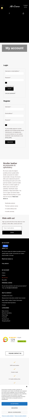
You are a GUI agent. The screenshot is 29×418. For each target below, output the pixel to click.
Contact (4, 305)
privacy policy (8, 137)
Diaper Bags (5, 30)
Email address (11, 113)
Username (10, 106)
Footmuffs (4, 33)
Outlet (3, 19)
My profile (4, 280)
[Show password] (6, 83)
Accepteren (14, 403)
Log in (9, 88)
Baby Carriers (5, 311)
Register (10, 142)
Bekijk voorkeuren (14, 412)
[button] (26, 386)
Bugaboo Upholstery (7, 23)
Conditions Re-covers (7, 295)
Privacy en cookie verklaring (8, 415)
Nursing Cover (5, 37)
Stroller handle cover (7, 40)
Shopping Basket (6, 320)
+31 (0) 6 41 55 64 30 (12, 287)
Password (10, 77)
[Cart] (23, 13)
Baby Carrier (5, 26)
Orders (3, 273)
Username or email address (14, 71)
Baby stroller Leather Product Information (12, 300)
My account (5, 277)
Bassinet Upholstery (7, 313)
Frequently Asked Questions (9, 302)
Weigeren (14, 408)
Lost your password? (10, 93)
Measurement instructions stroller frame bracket (13, 298)
